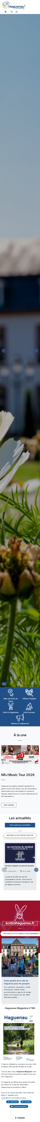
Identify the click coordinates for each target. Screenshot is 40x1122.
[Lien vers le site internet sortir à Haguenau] (20, 915)
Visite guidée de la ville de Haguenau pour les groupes (17, 982)
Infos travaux (29, 712)
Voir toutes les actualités (20, 825)
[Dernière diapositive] (4, 351)
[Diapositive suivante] (36, 351)
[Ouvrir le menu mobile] (16, 12)
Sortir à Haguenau (11, 712)
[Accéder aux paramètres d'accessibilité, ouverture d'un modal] (5, 12)
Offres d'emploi (29, 699)
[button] (17, 685)
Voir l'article (9, 805)
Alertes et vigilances (20, 723)
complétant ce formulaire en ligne (13, 1098)
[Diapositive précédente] (4, 870)
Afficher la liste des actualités (20, 835)
